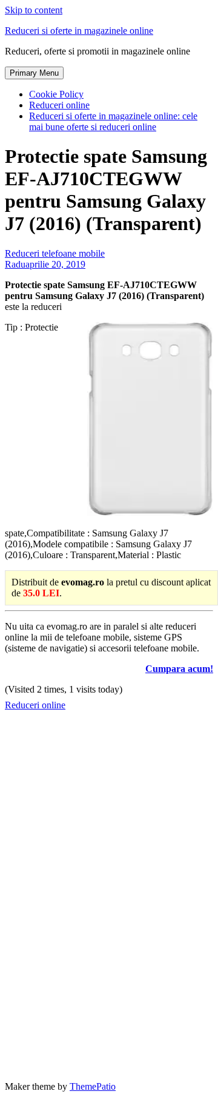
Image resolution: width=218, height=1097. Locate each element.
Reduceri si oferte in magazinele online (79, 30)
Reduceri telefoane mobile (55, 253)
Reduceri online (59, 105)
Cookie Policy (56, 94)
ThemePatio (93, 1086)
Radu (15, 264)
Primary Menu (34, 72)
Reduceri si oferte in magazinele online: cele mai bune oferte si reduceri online (113, 121)
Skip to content (33, 10)
